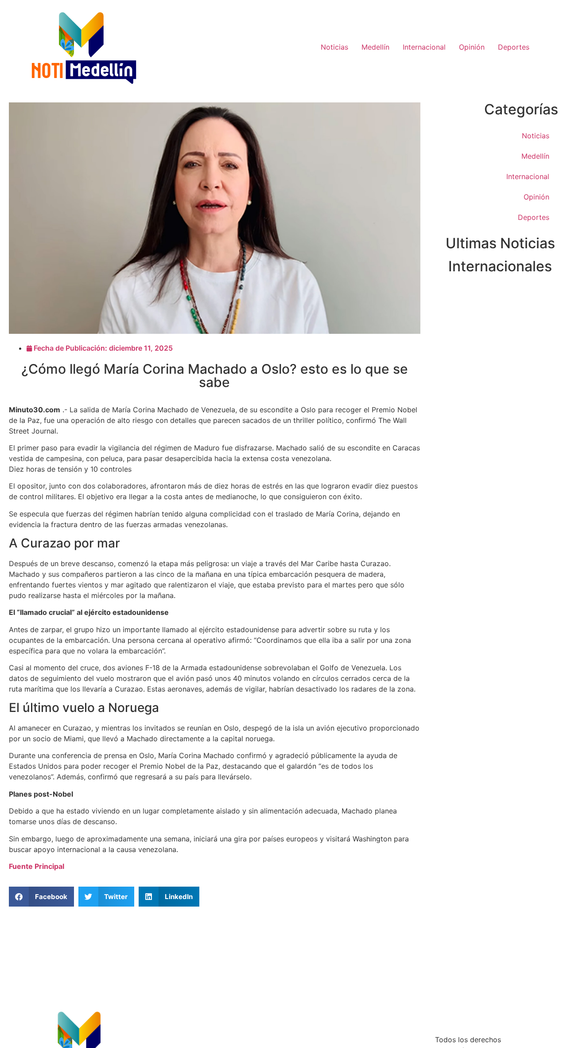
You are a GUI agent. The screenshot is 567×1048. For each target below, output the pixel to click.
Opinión (472, 47)
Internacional (424, 47)
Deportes (513, 47)
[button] (41, 897)
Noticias (334, 47)
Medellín (375, 47)
